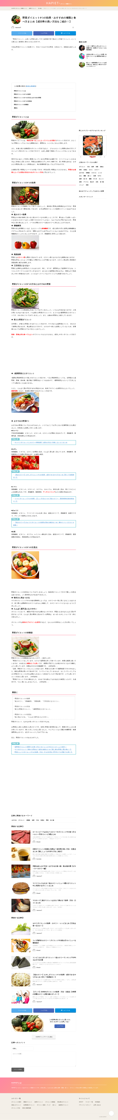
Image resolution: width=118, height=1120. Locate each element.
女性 (97, 181)
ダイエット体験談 (50, 1102)
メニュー (81, 185)
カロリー (96, 169)
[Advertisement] (28, 67)
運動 (85, 175)
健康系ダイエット (63, 1105)
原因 (80, 181)
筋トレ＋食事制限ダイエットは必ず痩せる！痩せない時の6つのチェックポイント (96, 64)
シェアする (44, 33)
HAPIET (52, 3)
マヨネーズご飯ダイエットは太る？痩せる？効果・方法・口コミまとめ (54, 902)
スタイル (93, 172)
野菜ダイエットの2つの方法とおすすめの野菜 (27, 97)
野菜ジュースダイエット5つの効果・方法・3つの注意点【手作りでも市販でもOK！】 (44, 752)
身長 (80, 169)
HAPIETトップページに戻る (44, 1037)
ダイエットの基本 (16, 1102)
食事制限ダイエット (29, 1105)
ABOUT (81, 1102)
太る (80, 175)
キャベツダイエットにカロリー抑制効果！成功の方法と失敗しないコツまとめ (41, 442)
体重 (97, 166)
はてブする (65, 33)
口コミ (91, 169)
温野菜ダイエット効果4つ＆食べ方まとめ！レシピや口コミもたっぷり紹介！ (41, 747)
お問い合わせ (97, 1105)
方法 (37, 820)
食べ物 (52, 820)
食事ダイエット (38, 1102)
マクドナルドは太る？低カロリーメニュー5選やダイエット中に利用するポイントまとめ (54, 884)
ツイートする (22, 33)
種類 (90, 178)
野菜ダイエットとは (20, 91)
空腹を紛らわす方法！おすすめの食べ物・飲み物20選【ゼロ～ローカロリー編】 (54, 867)
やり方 (95, 178)
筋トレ (89, 175)
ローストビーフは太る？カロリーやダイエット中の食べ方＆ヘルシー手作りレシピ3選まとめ (54, 833)
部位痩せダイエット (62, 1102)
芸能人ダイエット (16, 1105)
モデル (99, 175)
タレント (101, 178)
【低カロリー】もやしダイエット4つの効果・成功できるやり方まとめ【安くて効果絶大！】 (54, 976)
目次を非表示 (31, 86)
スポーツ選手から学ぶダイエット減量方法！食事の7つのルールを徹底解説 (96, 47)
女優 (94, 175)
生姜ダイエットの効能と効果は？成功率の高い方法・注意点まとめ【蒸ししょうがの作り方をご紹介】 (54, 850)
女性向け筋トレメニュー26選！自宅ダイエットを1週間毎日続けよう (96, 56)
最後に (16, 108)
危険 (87, 185)
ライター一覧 (89, 1102)
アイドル (86, 181)
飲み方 (92, 181)
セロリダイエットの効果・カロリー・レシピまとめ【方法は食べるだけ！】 (54, 924)
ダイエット (21, 820)
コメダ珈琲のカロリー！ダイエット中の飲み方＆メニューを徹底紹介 (54, 942)
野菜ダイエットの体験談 (21, 104)
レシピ (100, 172)
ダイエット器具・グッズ (43, 1105)
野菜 (47, 820)
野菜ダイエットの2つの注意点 (23, 101)
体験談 (28, 820)
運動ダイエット (28, 1102)
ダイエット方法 (15, 1108)
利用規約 (97, 1102)
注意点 (42, 820)
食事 (80, 178)
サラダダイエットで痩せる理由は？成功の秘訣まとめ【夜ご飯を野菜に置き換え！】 (43, 749)
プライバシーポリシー (85, 1105)
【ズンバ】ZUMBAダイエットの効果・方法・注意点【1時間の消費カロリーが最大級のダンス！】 (54, 993)
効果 (33, 820)
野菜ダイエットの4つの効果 (22, 94)
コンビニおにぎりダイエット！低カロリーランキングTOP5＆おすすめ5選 (54, 959)
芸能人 (102, 166)
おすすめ (14, 820)
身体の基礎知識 (26, 1108)
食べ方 (85, 178)
